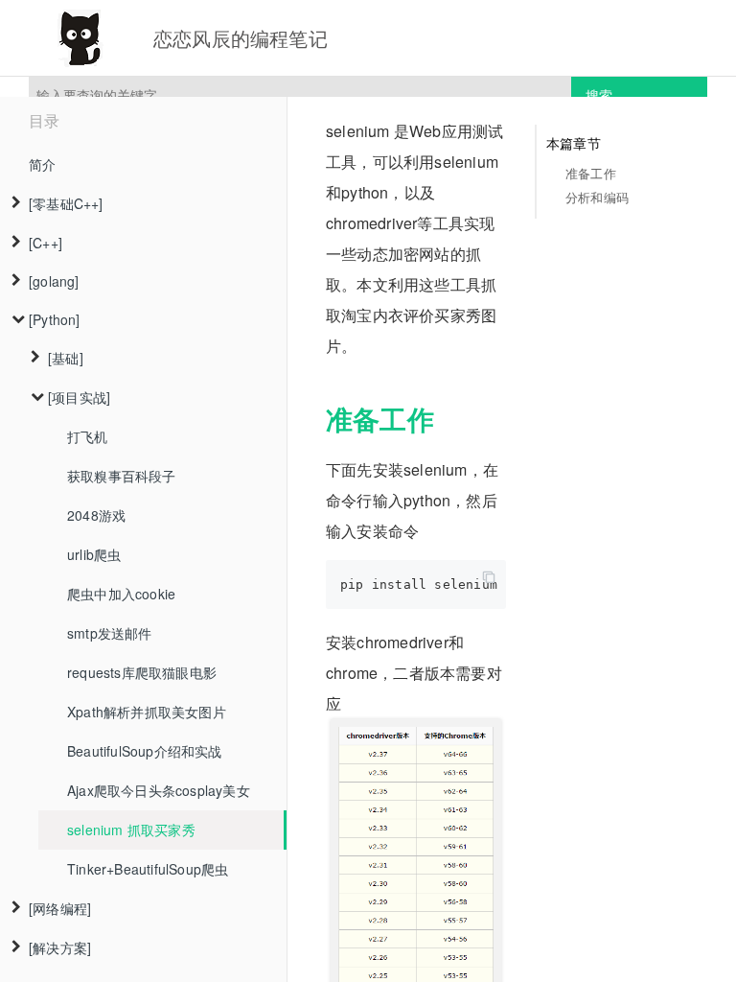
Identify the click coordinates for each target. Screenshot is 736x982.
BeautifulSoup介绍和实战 (144, 750)
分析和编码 (597, 197)
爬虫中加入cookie (121, 593)
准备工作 (590, 173)
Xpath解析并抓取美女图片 (146, 711)
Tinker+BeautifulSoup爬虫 (147, 868)
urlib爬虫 (94, 554)
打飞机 (87, 436)
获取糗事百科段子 (121, 475)
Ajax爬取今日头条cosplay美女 (158, 790)
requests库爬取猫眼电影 (142, 672)
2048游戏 (96, 515)
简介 (42, 164)
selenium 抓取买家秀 (131, 829)
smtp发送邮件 (109, 633)
